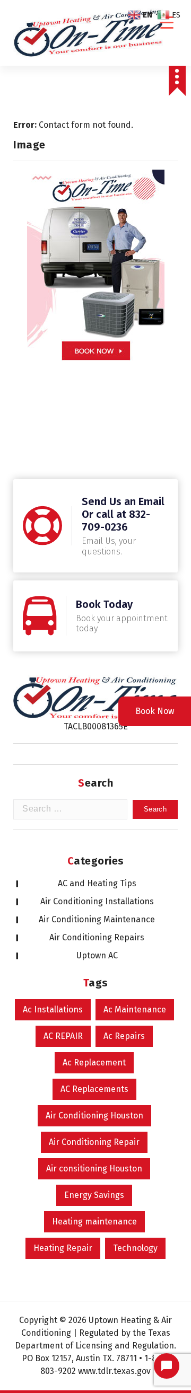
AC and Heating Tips (97, 883)
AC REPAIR (63, 1036)
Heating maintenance (94, 1221)
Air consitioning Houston (94, 1168)
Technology (135, 1248)
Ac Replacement (94, 1062)
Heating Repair (62, 1248)
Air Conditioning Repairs (96, 937)
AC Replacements (94, 1089)
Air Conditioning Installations (97, 901)
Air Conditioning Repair (94, 1142)
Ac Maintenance (134, 1009)
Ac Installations (53, 1009)
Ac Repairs (124, 1036)
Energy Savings (94, 1195)
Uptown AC (97, 955)
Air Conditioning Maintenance (97, 919)
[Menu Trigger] (166, 22)
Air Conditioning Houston (94, 1115)
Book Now (154, 711)
